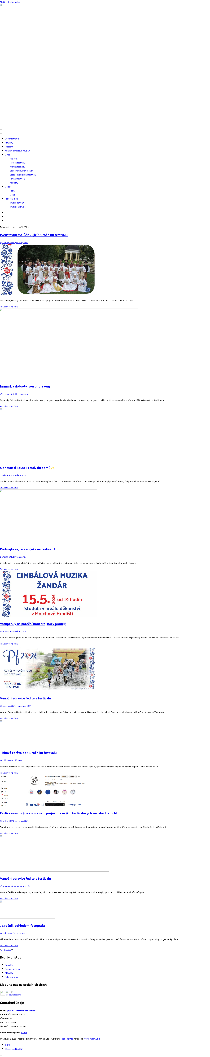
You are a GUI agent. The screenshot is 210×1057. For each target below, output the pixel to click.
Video (12, 195)
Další (8, 949)
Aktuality (9, 143)
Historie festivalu (17, 163)
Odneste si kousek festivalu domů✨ (27, 467)
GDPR (97, 1039)
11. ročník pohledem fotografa (22, 925)
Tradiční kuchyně (18, 207)
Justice (24, 1032)
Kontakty (14, 183)
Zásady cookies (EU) (14, 1049)
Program (9, 147)
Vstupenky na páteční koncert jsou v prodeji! (33, 624)
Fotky (12, 191)
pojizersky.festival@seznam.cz (21, 1010)
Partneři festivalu (17, 179)
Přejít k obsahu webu (10, 2)
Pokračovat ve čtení (9, 307)
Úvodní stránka (12, 139)
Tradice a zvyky (17, 203)
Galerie (8, 187)
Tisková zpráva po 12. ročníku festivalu (28, 752)
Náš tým (14, 159)
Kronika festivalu (17, 167)
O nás (7, 155)
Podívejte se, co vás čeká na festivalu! (27, 549)
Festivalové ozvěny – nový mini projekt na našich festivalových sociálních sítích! (58, 813)
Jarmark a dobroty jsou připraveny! (25, 386)
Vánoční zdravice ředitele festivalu (25, 698)
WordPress (88, 1039)
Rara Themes (67, 1039)
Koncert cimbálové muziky (17, 151)
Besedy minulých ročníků (22, 171)
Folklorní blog (11, 199)
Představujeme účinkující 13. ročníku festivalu (34, 235)
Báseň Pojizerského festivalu (23, 175)
